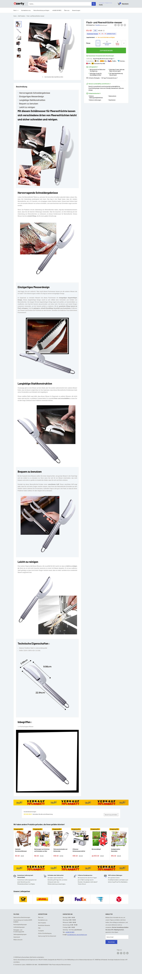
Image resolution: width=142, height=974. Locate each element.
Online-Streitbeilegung (44, 933)
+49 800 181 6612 (56, 10)
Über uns (66, 10)
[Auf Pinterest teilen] (118, 25)
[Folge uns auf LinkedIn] (127, 953)
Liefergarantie (93, 67)
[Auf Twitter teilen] (122, 25)
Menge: (88, 43)
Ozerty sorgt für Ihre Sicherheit (47, 936)
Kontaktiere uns (26, 10)
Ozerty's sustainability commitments (99, 83)
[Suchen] (94, 4)
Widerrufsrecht (17, 939)
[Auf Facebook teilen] (115, 25)
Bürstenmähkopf (96, 849)
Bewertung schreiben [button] (111, 814)
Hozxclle (97, 25)
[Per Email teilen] (125, 25)
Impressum (16, 937)
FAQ (39, 928)
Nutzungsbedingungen (20, 924)
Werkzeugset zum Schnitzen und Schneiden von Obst (41, 850)
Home (15, 16)
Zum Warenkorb (106, 50)
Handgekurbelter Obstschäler (115, 850)
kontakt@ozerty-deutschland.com (77, 934)
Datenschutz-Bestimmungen (21, 917)
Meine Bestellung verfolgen (41, 10)
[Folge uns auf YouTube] (124, 953)
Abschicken (111, 942)
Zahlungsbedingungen (20, 934)
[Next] (128, 843)
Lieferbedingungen (19, 927)
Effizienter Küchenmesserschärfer (79, 850)
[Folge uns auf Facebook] (118, 953)
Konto (101, 5)
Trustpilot (41, 930)
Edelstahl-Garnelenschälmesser (21, 850)
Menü (15, 10)
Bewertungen (76, 10)
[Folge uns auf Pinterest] (121, 953)
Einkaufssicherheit (94, 93)
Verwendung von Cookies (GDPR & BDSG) (22, 921)
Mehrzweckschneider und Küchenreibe (60, 850)
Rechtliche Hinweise (44, 925)
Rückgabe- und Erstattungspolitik (18, 930)
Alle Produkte (21, 16)
